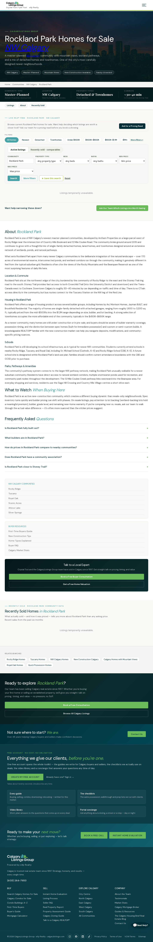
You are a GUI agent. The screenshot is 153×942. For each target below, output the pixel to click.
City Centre (84, 894)
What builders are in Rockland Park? (76, 438)
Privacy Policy (100, 936)
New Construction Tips (20, 536)
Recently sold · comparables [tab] (45, 149)
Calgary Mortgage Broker (127, 907)
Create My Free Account (25, 777)
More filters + (137, 140)
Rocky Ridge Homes (16, 659)
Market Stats (121, 902)
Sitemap (142, 936)
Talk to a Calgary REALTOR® (56, 920)
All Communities (87, 915)
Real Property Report (53, 907)
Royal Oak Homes (15, 665)
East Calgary (85, 902)
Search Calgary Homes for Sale (22, 894)
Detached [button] (39, 140)
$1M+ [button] (125, 140)
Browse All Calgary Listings (76, 713)
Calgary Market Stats (19, 550)
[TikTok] (89, 936)
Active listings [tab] (18, 149)
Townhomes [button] (56, 140)
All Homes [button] (11, 140)
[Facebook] (76, 936)
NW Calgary (26, 47)
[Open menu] (144, 5)
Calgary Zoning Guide (53, 915)
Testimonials (121, 898)
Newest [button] (25, 140)
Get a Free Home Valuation (76, 584)
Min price (123, 156)
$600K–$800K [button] (92, 140)
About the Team (123, 894)
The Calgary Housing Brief (127, 915)
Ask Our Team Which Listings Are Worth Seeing (122, 208)
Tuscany (13, 493)
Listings (10, 105)
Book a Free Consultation (76, 705)
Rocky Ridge (15, 488)
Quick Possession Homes (40, 665)
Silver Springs (15, 512)
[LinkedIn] (82, 936)
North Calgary (85, 898)
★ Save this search (51, 178)
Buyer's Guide (13, 911)
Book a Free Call (94, 835)
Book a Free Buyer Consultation (76, 576)
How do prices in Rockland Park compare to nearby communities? (76, 447)
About (23, 105)
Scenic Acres (15, 503)
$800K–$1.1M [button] (111, 140)
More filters (29, 178)
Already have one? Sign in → (60, 777)
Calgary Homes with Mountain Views (120, 659)
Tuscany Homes (37, 659)
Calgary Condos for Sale (19, 898)
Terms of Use (116, 936)
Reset (67, 178)
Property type (42, 156)
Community (13, 156)
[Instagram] (69, 936)
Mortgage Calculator (17, 915)
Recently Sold (38, 105)
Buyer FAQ (13, 545)
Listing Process (50, 898)
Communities (18, 84)
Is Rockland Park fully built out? (76, 428)
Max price (12, 166)
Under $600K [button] (73, 140)
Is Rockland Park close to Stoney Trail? (76, 467)
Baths (94, 156)
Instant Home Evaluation (127, 835)
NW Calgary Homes (59, 659)
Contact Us (137, 734)
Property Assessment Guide (57, 911)
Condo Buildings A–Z (17, 902)
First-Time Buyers (15, 907)
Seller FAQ (48, 902)
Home (7, 84)
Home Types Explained (20, 540)
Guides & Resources (125, 911)
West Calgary (85, 907)
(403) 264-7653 (16, 880)
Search (13, 178)
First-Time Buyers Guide (20, 531)
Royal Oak (13, 498)
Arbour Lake (14, 508)
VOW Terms (130, 936)
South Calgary (86, 911)
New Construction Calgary (86, 659)
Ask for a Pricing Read (132, 126)
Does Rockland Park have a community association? (76, 457)
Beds (65, 156)
